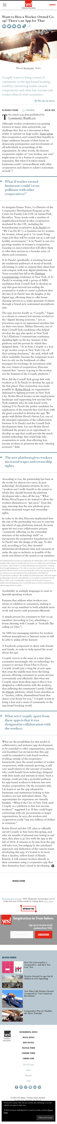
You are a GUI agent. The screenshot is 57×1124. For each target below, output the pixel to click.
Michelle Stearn (11, 110)
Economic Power (28, 1053)
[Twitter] (9, 26)
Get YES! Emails (28, 1064)
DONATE (52, 4)
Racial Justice (28, 1037)
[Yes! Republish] (24, 27)
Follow (28, 1080)
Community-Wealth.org (22, 118)
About (29, 1069)
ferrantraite (29, 68)
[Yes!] (29, 4)
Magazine (28, 1075)
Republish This (28, 908)
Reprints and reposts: (12, 899)
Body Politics (28, 1042)
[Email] (14, 26)
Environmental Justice (28, 1032)
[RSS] (39, 1087)
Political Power (28, 1048)
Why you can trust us (46, 100)
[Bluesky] (19, 26)
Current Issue (28, 1058)
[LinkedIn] (35, 1087)
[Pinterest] (30, 1087)
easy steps (48, 901)
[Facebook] (4, 26)
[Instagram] (25, 1087)
